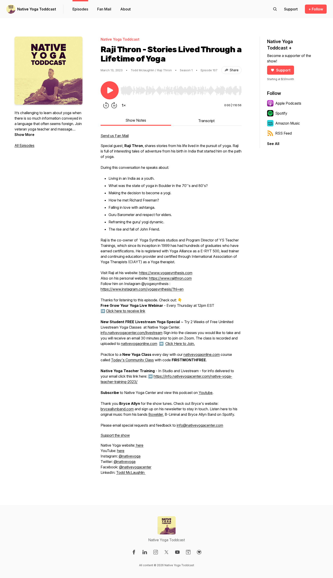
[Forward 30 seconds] (114, 105)
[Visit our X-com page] (166, 552)
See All (273, 143)
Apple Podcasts (288, 103)
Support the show (115, 435)
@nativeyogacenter (135, 467)
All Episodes (24, 145)
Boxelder (155, 414)
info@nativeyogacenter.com (200, 425)
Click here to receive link (125, 311)
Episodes (80, 9)
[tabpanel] (171, 306)
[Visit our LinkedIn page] (144, 552)
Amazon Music (287, 123)
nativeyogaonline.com (139, 343)
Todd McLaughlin (130, 472)
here (139, 445)
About (125, 9)
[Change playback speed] (123, 105)
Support (283, 70)
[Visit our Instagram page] (155, 552)
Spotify (281, 113)
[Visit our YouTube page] (177, 552)
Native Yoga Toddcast (36, 9)
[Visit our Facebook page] (134, 552)
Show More (24, 134)
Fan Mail (104, 9)
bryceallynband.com (117, 409)
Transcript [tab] (206, 120)
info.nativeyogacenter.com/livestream (131, 332)
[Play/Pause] (110, 90)
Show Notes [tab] (135, 120)
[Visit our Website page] (188, 552)
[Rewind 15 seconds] (106, 105)
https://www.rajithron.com (170, 278)
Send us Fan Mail (115, 135)
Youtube (205, 392)
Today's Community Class (132, 360)
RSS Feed (283, 133)
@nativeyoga (129, 456)
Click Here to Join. (180, 343)
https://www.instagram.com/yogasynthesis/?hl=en (142, 289)
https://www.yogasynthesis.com (165, 273)
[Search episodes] (275, 9)
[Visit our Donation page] (199, 552)
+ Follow (316, 9)
